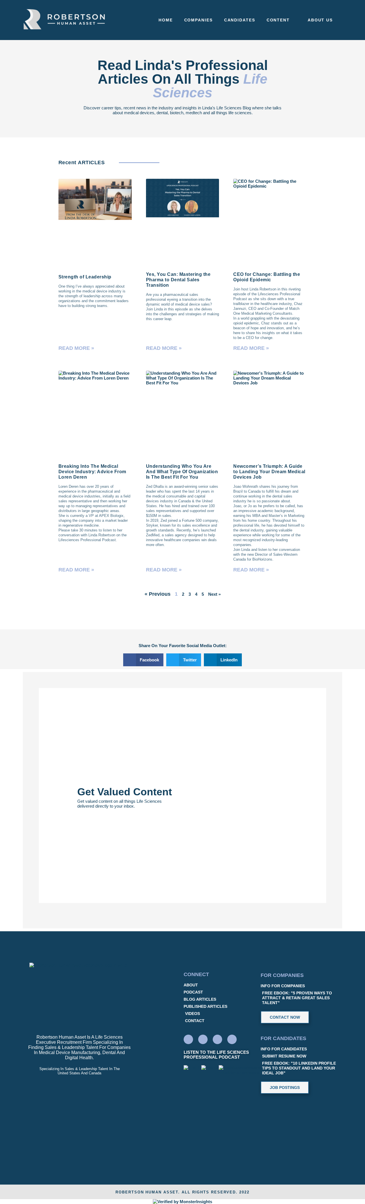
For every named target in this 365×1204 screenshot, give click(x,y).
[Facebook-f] (203, 1039)
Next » (214, 594)
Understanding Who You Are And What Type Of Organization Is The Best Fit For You (182, 471)
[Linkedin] (188, 1039)
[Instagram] (232, 1039)
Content (278, 20)
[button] (143, 659)
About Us (320, 20)
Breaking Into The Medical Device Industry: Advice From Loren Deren (92, 471)
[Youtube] (217, 1039)
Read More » (76, 348)
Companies (198, 20)
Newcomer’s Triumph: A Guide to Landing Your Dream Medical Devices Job (269, 471)
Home (166, 20)
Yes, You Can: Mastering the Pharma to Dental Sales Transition (178, 280)
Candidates (239, 20)
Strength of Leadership (84, 276)
